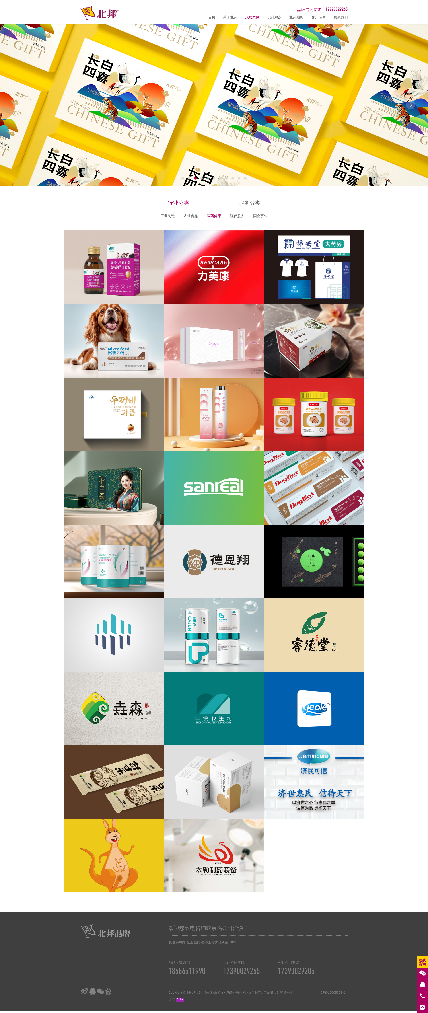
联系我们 (340, 17)
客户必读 (318, 17)
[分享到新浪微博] (84, 991)
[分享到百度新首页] (108, 991)
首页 (211, 17)
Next (410, 105)
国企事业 (260, 216)
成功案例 (252, 17)
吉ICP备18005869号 (331, 992)
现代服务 (237, 216)
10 (239, 178)
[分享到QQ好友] (92, 991)
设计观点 (274, 17)
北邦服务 (296, 17)
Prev (17, 105)
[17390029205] (422, 996)
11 (245, 178)
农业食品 (191, 216)
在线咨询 (422, 962)
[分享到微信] (100, 991)
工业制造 (167, 216)
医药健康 (214, 216)
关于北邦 (230, 17)
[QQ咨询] (422, 984)
